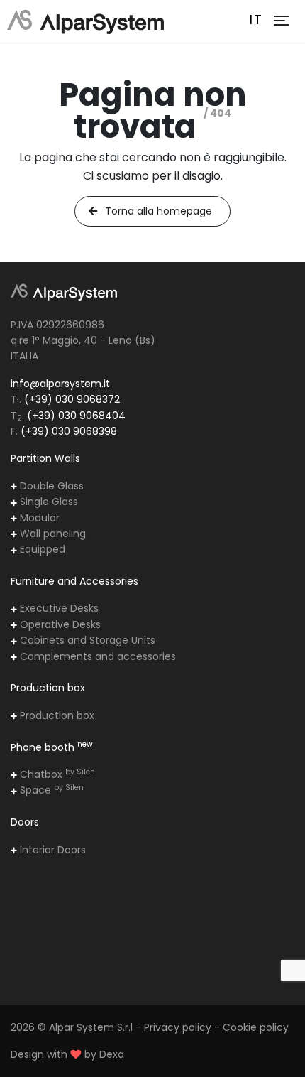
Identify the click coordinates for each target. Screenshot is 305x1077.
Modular (38, 518)
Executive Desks (58, 608)
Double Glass (50, 486)
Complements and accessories (96, 656)
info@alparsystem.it (60, 384)
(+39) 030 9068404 (76, 415)
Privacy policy (177, 1027)
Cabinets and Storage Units (86, 640)
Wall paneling (51, 533)
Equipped (41, 549)
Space (50, 790)
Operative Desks (59, 624)
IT (256, 19)
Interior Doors (51, 850)
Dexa (111, 1054)
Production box (55, 715)
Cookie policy (256, 1027)
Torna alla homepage (157, 211)
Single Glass (47, 501)
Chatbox (56, 774)
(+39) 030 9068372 (72, 399)
